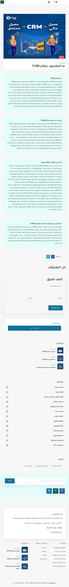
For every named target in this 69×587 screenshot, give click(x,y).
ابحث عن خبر (34, 328)
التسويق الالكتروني (35, 435)
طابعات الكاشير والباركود (35, 406)
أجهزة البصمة (35, 392)
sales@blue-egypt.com (53, 528)
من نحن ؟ (44, 548)
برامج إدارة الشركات (35, 431)
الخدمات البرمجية (56, 466)
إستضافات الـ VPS (35, 445)
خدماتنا (44, 551)
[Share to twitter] (48, 256)
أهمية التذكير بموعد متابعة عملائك (45, 367)
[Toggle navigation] (2, 2)
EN (55, 2)
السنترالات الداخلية (35, 402)
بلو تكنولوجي (52, 583)
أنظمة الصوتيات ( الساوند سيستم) (35, 397)
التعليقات (62, 63)
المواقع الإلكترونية (35, 421)
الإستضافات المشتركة (35, 440)
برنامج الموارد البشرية (59, 562)
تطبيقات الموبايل (35, 416)
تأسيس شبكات (35, 411)
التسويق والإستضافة (59, 566)
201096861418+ (55, 532)
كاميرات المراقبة (35, 387)
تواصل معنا (43, 559)
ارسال (10, 481)
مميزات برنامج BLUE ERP (48, 351)
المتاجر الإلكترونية (35, 426)
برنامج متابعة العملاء (42, 466)
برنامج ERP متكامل (59, 559)
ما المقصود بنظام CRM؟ (48, 359)
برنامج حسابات (28, 466)
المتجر (45, 555)
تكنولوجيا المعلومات (59, 548)
